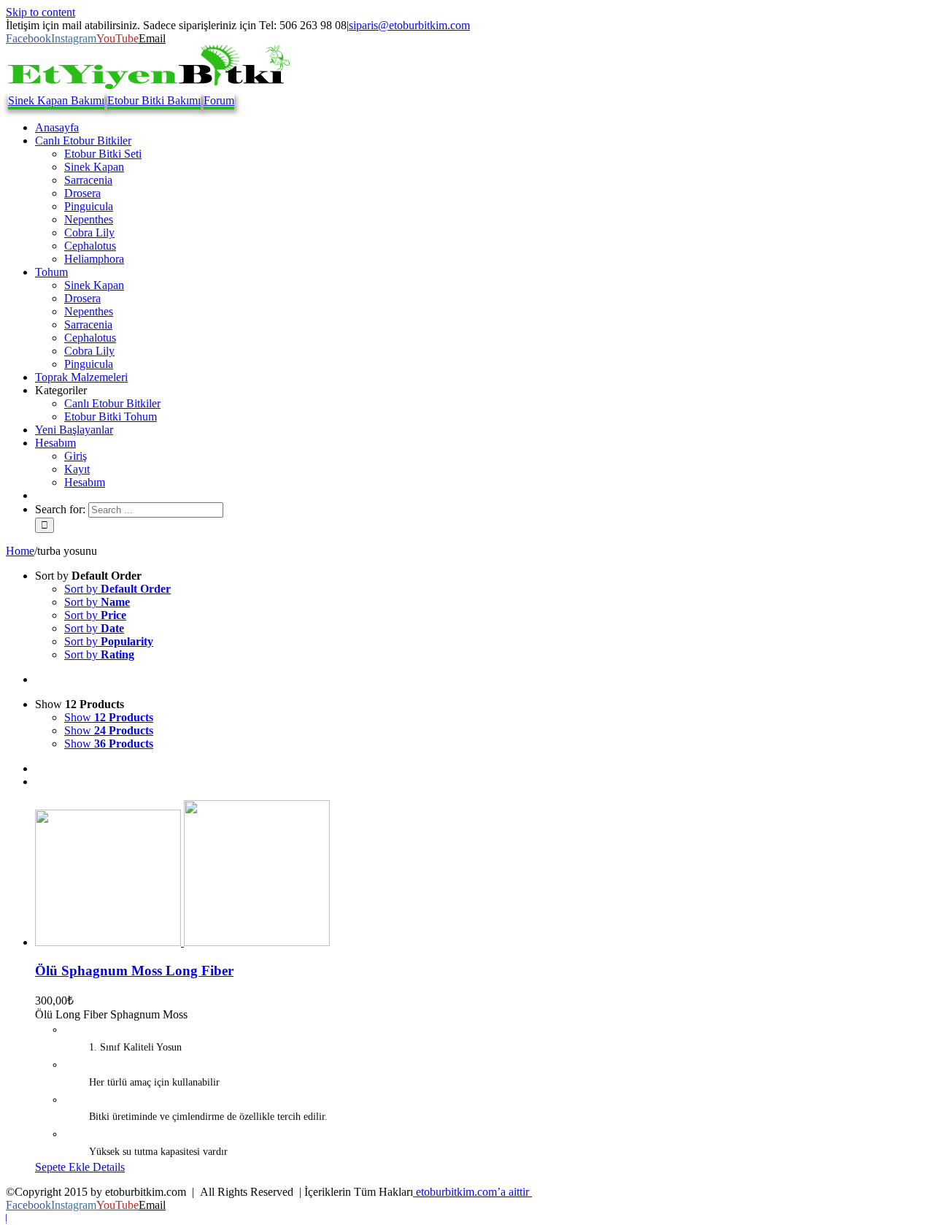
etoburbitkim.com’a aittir (472, 1192)
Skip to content (40, 12)
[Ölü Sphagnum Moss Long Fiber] (481, 874)
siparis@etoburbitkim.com (409, 25)
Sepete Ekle (62, 1167)
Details (107, 1167)
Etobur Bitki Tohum (110, 416)
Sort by (117, 589)
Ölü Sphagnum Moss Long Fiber (134, 970)
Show (108, 717)
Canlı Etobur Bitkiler (112, 403)
